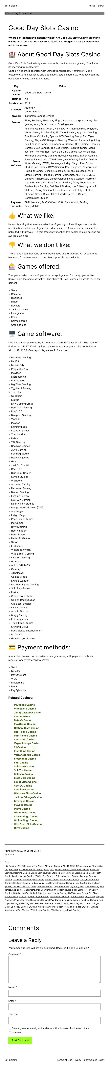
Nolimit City (36, 893)
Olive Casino (21, 828)
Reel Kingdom (26, 903)
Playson (100, 896)
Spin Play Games (19, 906)
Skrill (72, 903)
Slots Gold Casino (24, 777)
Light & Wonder (61, 886)
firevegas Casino (24, 801)
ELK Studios (48, 876)
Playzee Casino (23, 804)
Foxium (8, 879)
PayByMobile (19, 896)
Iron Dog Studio (83, 883)
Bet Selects (11, 5)
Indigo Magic (38, 883)
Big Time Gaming (27, 869)
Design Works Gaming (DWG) (26, 876)
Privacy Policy (81, 1060)
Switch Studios (36, 906)
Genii (82, 879)
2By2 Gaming (24, 866)
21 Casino (20, 747)
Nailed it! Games (76, 889)
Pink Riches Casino (25, 735)
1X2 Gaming (10, 866)
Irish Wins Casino (24, 751)
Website (13, 1014)
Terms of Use (64, 1060)
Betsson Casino (23, 774)
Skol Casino (21, 762)
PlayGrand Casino (24, 724)
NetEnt (25, 893)
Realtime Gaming (89, 900)
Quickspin (35, 900)
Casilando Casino (24, 739)
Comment (14, 954)
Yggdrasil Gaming (71, 910)
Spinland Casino (24, 766)
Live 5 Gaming (92, 886)
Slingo (95, 903)
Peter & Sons (77, 896)
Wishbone (56, 910)
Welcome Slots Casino (27, 793)
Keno (33, 886)
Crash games (81, 872)
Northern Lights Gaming (55, 893)
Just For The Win (20, 886)
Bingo (40, 869)
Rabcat (44, 900)
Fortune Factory (88, 876)
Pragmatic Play (21, 900)
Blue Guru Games (80, 869)
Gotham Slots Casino (26, 728)
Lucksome (17, 889)
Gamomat (74, 879)
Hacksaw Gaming (22, 883)
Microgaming (60, 889)
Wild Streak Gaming (40, 910)
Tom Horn (64, 906)
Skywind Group (83, 903)
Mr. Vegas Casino (24, 704)
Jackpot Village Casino (28, 797)
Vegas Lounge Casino (27, 743)
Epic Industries (63, 876)
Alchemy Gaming (53, 866)
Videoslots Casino (25, 708)
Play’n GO (90, 896)
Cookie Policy (96, 1060)
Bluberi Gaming (62, 869)
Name (12, 987)
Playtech (9, 900)
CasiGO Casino (23, 785)
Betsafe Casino (23, 720)
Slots (7, 906)
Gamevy (64, 879)
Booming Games (21, 872)
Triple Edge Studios (80, 906)
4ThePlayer (38, 866)
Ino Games (51, 883)
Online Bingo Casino (26, 820)
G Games (17, 879)
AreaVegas (85, 866)
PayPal (31, 896)
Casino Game (22, 716)
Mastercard (29, 889)
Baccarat (13, 869)
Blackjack (49, 869)
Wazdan (25, 910)
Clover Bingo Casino (26, 816)
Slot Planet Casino (25, 758)
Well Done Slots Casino (28, 824)
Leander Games (45, 886)
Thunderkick (51, 906)
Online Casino (34, 850)
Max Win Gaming (44, 889)
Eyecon (75, 876)
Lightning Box (77, 886)
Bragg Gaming (38, 872)
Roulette (49, 903)
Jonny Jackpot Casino (27, 712)
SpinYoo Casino (23, 770)
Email (12, 1000)
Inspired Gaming (65, 883)
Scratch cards (61, 903)
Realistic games (72, 900)
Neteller (17, 893)
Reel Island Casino (25, 731)
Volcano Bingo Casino (27, 754)
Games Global (52, 879)
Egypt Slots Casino (25, 781)
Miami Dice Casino (25, 812)
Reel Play (39, 903)
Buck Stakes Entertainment (60, 872)
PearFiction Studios (59, 896)
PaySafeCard (42, 896)
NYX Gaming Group (78, 893)
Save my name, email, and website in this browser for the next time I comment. (51, 1030)
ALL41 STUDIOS (71, 866)
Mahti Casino (22, 808)
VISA (18, 910)
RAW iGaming (56, 900)
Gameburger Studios (33, 879)
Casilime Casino (23, 789)
